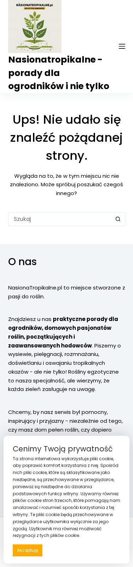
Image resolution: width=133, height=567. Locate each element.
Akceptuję (27, 550)
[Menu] (122, 46)
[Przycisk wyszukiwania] (118, 219)
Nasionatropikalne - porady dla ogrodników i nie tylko (58, 72)
